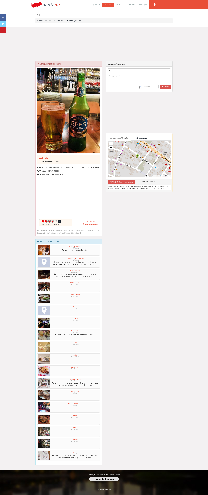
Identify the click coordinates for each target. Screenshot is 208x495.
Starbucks (75, 439)
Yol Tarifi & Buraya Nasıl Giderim (121, 182)
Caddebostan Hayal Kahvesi (75, 258)
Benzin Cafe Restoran (75, 403)
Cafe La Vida (75, 331)
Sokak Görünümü (140, 138)
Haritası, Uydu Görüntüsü (119, 138)
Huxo (75, 415)
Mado (75, 355)
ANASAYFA (95, 5)
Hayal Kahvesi (75, 270)
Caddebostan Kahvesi (75, 379)
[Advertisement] (104, 44)
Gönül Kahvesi (75, 294)
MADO (75, 343)
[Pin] (3, 30)
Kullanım (142, 5)
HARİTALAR (120, 5)
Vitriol (75, 427)
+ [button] (111, 143)
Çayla (75, 452)
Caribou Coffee (75, 391)
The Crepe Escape (75, 246)
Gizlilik (131, 5)
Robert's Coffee (75, 282)
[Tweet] (3, 24)
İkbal (75, 307)
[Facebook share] (3, 17)
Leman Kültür (74, 319)
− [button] (111, 147)
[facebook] (154, 4)
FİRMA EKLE (108, 5)
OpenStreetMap (158, 176)
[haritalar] (45, 4)
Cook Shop (75, 367)
